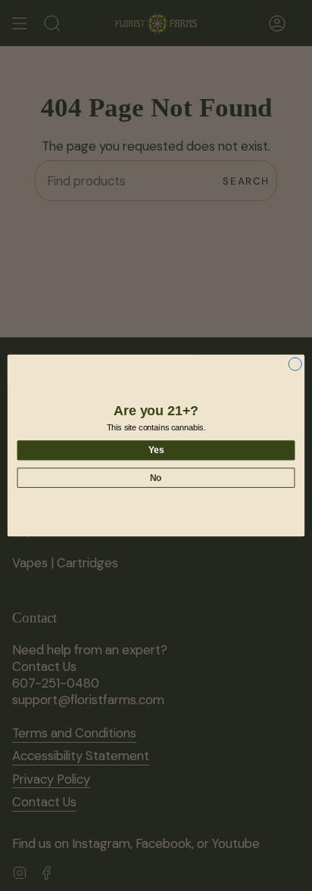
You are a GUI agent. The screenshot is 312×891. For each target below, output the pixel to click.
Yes (156, 450)
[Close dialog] (295, 364)
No (156, 478)
